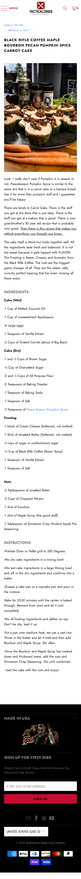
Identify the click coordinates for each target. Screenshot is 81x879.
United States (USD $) (23, 831)
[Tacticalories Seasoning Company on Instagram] (44, 819)
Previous (13, 30)
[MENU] (2, 8)
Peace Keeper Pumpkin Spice (47, 409)
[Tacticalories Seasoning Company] (40, 8)
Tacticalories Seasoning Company (45, 843)
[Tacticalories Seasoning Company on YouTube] (52, 819)
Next (26, 30)
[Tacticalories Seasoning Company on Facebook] (36, 819)
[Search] (65, 8)
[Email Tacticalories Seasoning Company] (28, 819)
